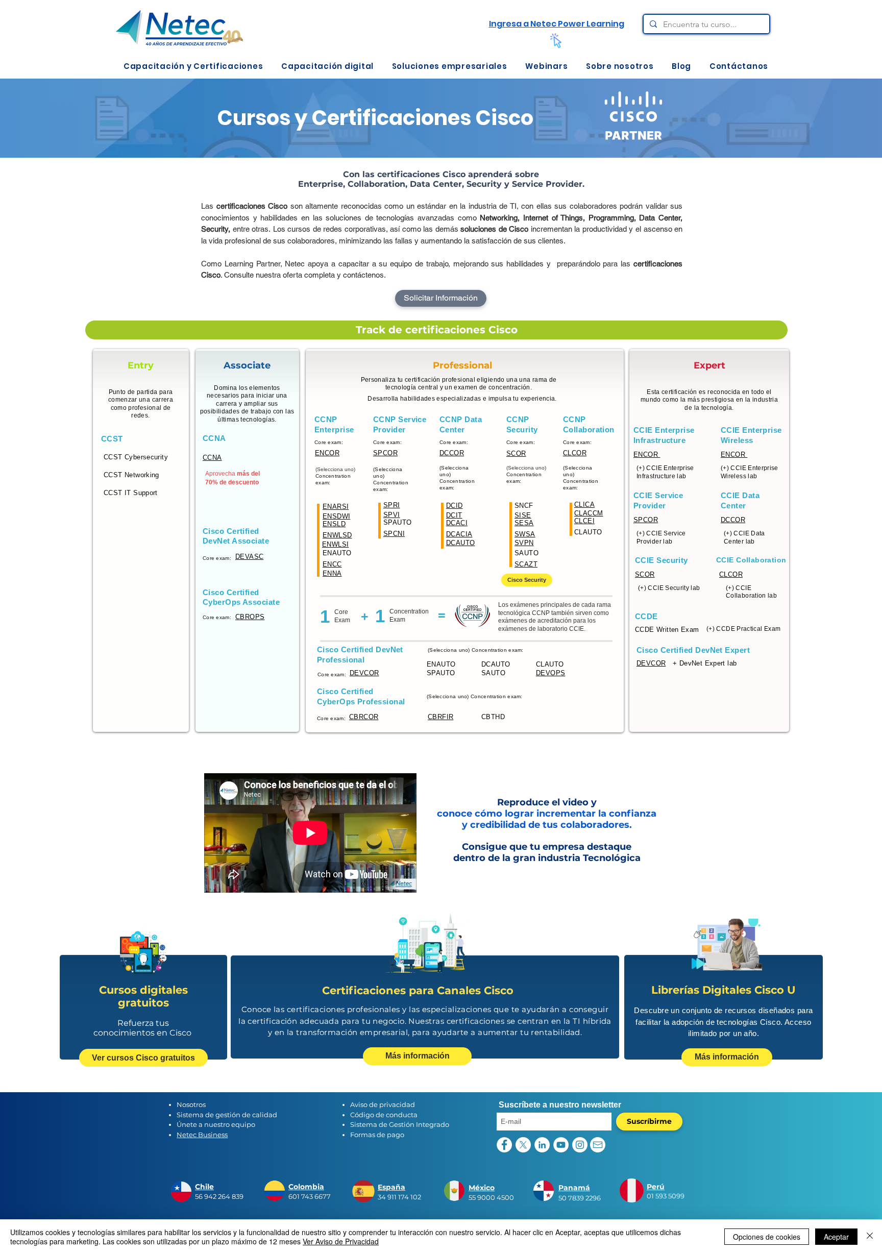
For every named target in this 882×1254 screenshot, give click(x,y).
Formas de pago (377, 1134)
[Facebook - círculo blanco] (504, 1144)
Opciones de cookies (766, 1237)
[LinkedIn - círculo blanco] (542, 1144)
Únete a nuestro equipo (216, 1124)
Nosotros (191, 1104)
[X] (523, 1144)
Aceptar (836, 1237)
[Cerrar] (870, 1236)
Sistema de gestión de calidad (227, 1115)
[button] (193, 66)
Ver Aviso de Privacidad (341, 1241)
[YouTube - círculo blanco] (561, 1144)
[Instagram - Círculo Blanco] (579, 1144)
